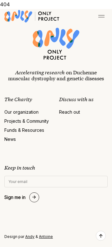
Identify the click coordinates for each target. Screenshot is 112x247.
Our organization (21, 112)
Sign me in (15, 197)
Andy (30, 236)
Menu (101, 16)
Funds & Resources (24, 130)
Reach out (69, 112)
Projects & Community (26, 121)
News (10, 139)
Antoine (46, 236)
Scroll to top (101, 236)
